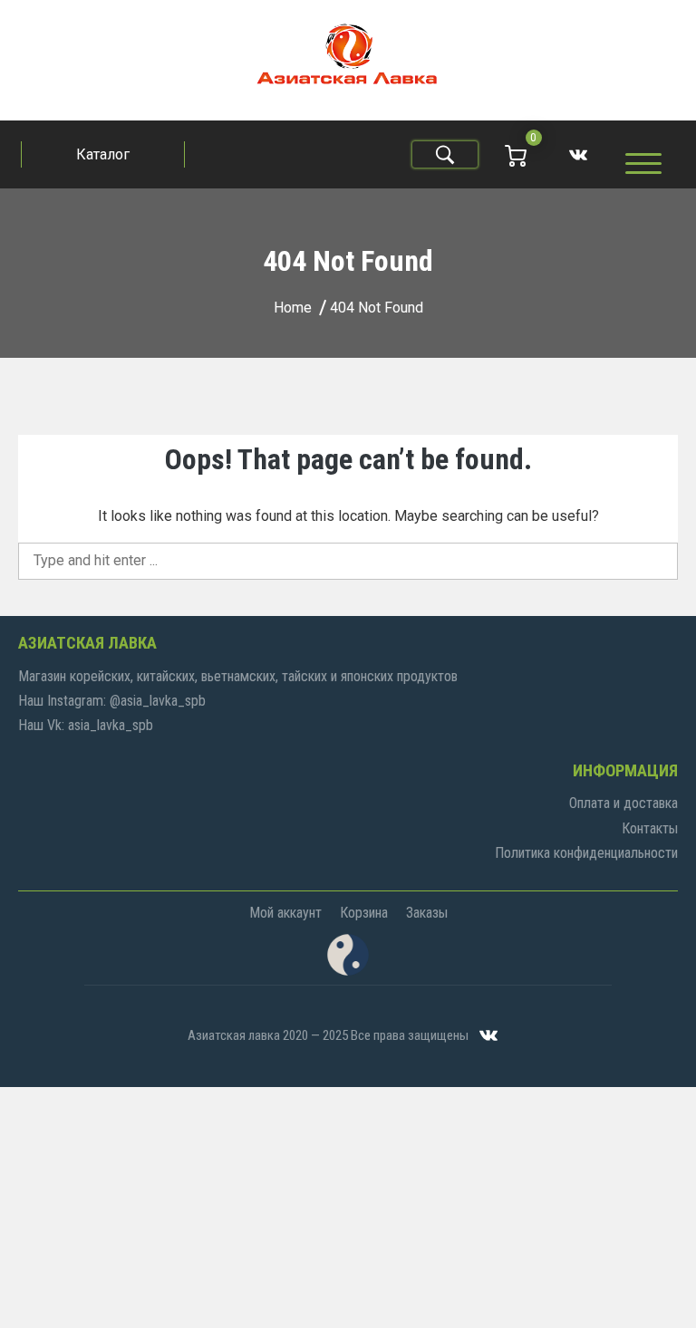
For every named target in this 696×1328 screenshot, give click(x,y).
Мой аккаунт (285, 912)
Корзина (364, 912)
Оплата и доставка (623, 803)
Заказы (427, 912)
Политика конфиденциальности (586, 852)
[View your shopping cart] (516, 154)
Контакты (650, 828)
